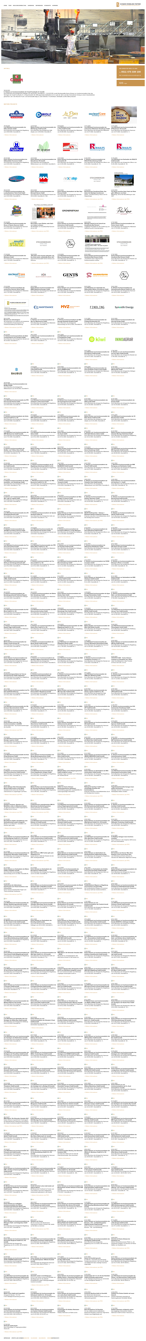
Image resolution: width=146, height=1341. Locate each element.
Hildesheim (34, 1338)
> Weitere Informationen (10, 135)
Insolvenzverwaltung (19, 5)
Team (9, 5)
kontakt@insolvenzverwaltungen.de (131, 75)
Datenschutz (55, 1338)
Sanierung (31, 5)
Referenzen (39, 5)
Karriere (55, 5)
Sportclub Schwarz (18, 1338)
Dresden (49, 1338)
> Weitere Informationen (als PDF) (93, 199)
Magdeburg (42, 1338)
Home (5, 5)
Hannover (26, 1338)
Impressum (7, 1338)
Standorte (47, 5)
